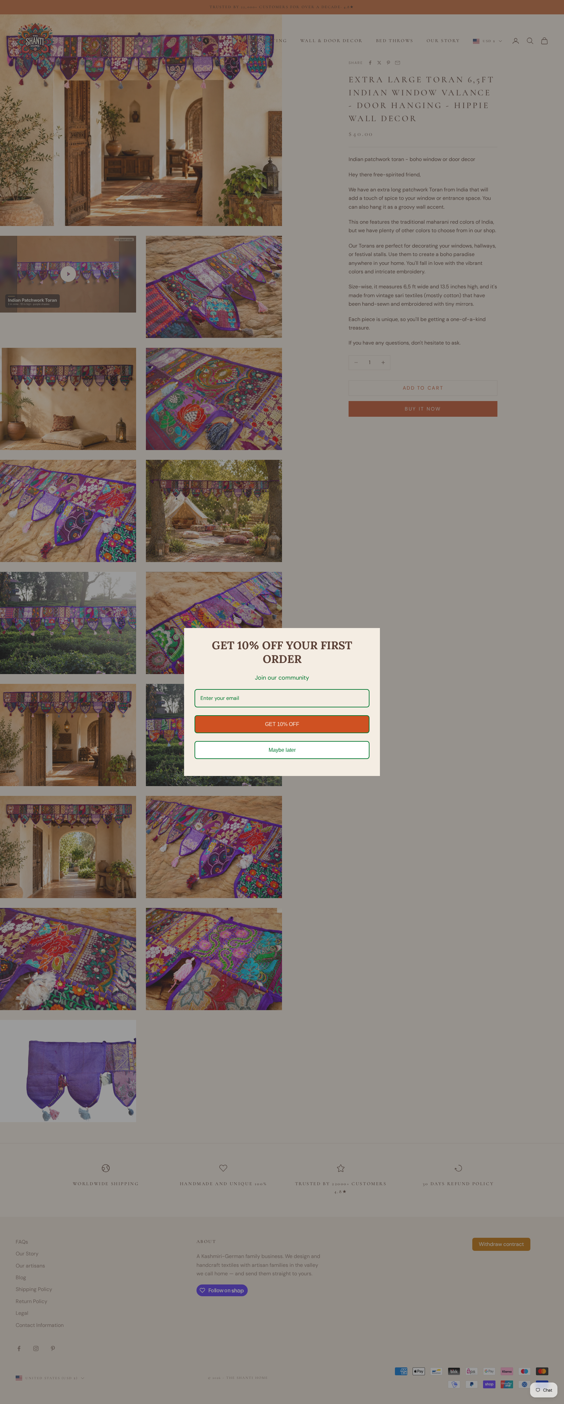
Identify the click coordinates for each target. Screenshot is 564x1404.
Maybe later (282, 750)
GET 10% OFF (282, 724)
